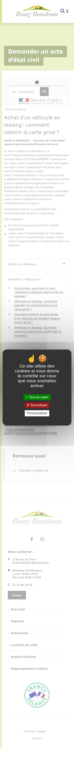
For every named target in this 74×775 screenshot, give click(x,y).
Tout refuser (38, 405)
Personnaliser (37, 413)
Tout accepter (38, 397)
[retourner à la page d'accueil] (36, 11)
